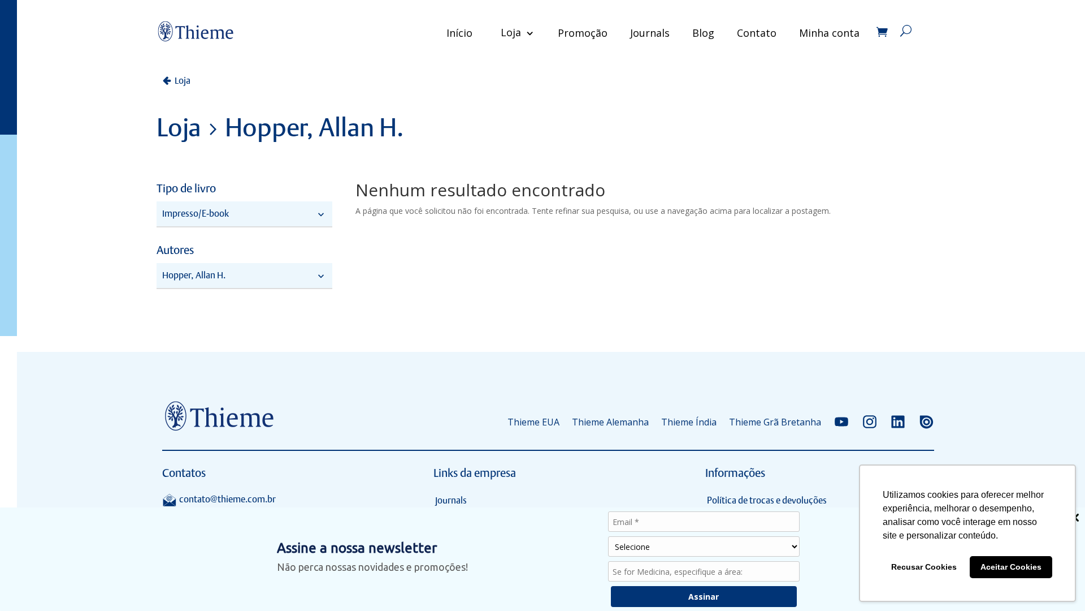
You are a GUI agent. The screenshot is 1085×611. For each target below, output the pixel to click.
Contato (756, 33)
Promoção (582, 33)
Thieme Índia (689, 422)
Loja (511, 32)
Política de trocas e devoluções (767, 500)
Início (459, 33)
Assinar (703, 596)
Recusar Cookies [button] (924, 566)
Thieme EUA (533, 422)
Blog (703, 33)
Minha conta (829, 33)
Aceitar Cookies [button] (1010, 566)
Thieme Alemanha (610, 422)
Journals (650, 33)
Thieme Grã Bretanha (775, 422)
